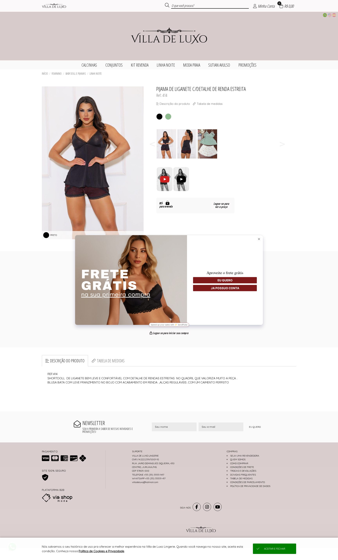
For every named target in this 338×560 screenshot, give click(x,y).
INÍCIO (45, 73)
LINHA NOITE (96, 73)
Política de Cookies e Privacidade (101, 551)
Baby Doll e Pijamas (76, 73)
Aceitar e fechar (274, 548)
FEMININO (57, 73)
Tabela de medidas (111, 360)
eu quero (255, 426)
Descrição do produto (67, 360)
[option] (166, 144)
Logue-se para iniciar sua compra (170, 333)
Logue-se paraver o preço (221, 205)
